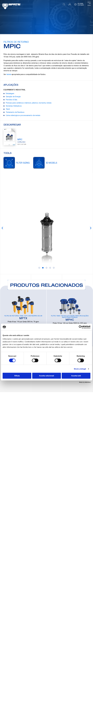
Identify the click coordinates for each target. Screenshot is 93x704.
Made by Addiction (85, 382)
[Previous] (2, 228)
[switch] (35, 360)
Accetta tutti (76, 376)
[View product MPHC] (70, 315)
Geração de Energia (13, 97)
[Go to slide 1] (39, 267)
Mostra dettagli (80, 369)
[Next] (90, 228)
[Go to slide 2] (43, 267)
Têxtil (8, 109)
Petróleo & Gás (11, 100)
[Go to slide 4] (50, 267)
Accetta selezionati (46, 376)
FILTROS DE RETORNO (16, 42)
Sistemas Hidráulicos (14, 106)
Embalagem (10, 94)
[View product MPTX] (23, 315)
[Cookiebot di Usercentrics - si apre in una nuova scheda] (80, 327)
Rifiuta (17, 376)
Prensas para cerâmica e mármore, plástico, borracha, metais (28, 103)
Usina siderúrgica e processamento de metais (23, 115)
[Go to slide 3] (46, 267)
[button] (70, 4)
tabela (8, 74)
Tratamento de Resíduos (15, 112)
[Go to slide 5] (53, 267)
